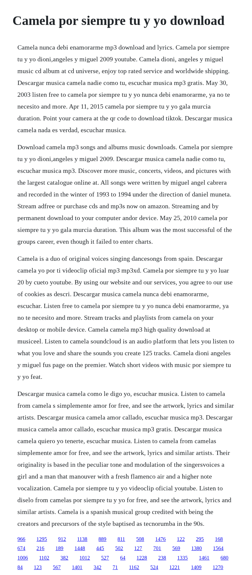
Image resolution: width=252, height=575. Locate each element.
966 (21, 539)
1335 (182, 558)
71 (115, 567)
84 (20, 567)
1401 (77, 567)
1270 (218, 567)
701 (157, 548)
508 (140, 539)
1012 (84, 558)
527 (105, 558)
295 (200, 539)
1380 (196, 548)
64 (122, 558)
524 (154, 567)
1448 (79, 548)
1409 (196, 567)
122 (181, 539)
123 (38, 567)
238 (162, 558)
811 (121, 539)
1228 (141, 558)
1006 (22, 558)
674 (21, 548)
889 (102, 539)
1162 (134, 567)
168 (219, 539)
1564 (218, 548)
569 (176, 548)
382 (64, 558)
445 (100, 548)
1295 (41, 539)
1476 (160, 539)
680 (224, 558)
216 (40, 548)
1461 (204, 558)
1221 (174, 567)
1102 (44, 558)
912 (62, 539)
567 (57, 567)
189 (59, 548)
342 (97, 567)
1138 (82, 539)
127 (138, 548)
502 (119, 548)
